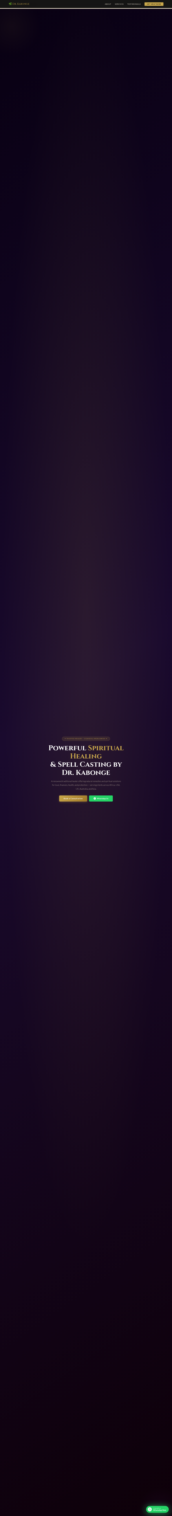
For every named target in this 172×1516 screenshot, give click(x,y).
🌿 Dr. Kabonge (19, 4)
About (108, 4)
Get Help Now (154, 4)
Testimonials (134, 4)
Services (119, 4)
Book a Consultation (73, 798)
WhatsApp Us (102, 798)
